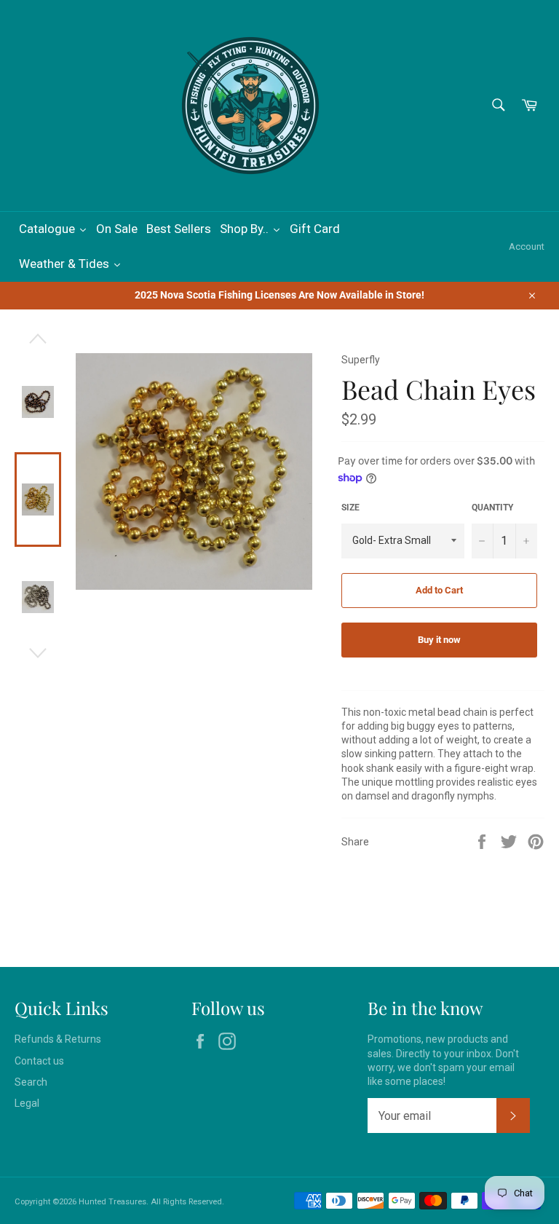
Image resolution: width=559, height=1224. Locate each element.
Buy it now (439, 639)
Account (526, 246)
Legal (27, 1103)
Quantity (492, 507)
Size (350, 507)
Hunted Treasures (112, 1202)
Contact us (39, 1061)
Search (31, 1082)
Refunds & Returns (58, 1039)
